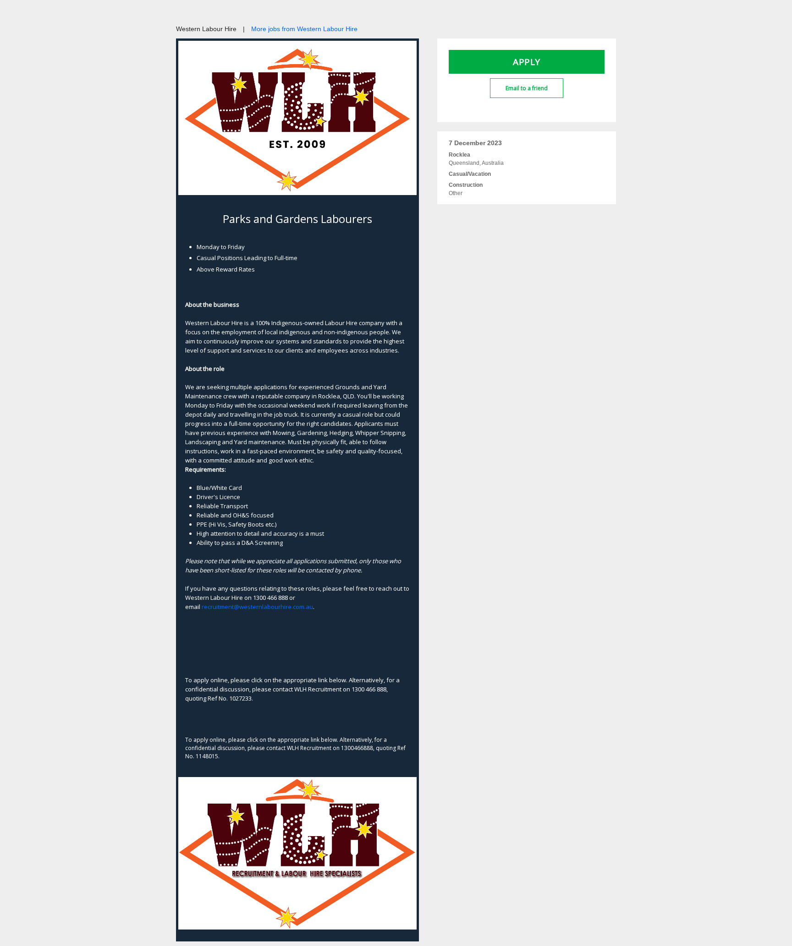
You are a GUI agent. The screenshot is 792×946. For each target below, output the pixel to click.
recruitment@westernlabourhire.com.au (257, 607)
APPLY (526, 62)
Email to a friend (527, 88)
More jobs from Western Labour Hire (304, 29)
